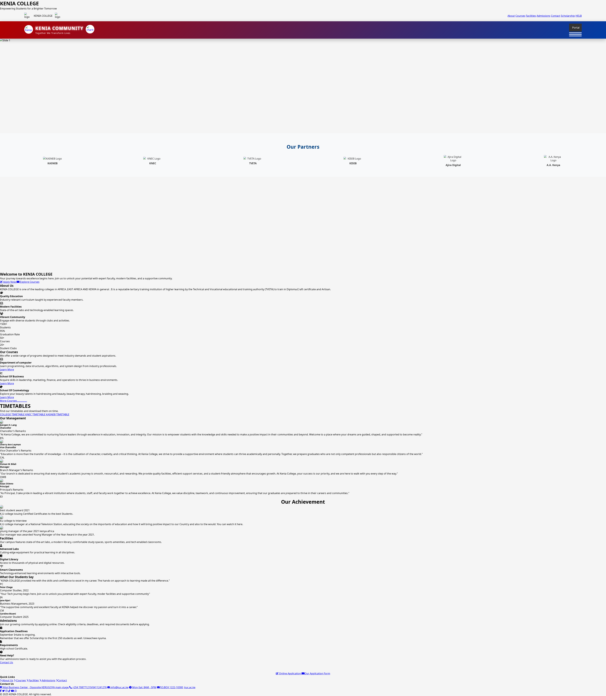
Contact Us (6, 662)
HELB (579, 15)
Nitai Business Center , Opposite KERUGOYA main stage (35, 687)
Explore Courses (29, 282)
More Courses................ (13, 400)
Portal (575, 27)
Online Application (290, 673)
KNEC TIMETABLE (35, 414)
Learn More (7, 369)
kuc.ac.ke (189, 687)
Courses (520, 15)
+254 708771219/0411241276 (89, 687)
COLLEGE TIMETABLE (12, 414)
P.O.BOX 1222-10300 (171, 687)
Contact (555, 15)
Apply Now (10, 282)
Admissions (543, 15)
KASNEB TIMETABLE (57, 414)
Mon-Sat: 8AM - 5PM (144, 687)
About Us (7, 680)
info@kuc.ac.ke (119, 687)
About (511, 15)
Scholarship (568, 15)
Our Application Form (317, 673)
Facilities (531, 15)
